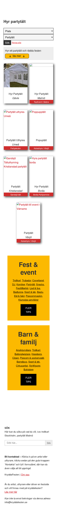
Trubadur (26, 280)
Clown (15, 357)
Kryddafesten (23, 10)
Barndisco (22, 361)
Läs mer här (11, 491)
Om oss (25, 474)
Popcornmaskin (34, 296)
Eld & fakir (19, 296)
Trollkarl (17, 280)
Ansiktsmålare (23, 350)
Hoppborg (37, 354)
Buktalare (28, 369)
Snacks (40, 284)
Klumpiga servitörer (28, 299)
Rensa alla (16, 42)
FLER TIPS (28, 309)
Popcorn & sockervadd (32, 357)
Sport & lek (30, 292)
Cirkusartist (22, 365)
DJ (13, 284)
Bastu (40, 292)
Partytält (30, 284)
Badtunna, (18, 292)
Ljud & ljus (35, 288)
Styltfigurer (34, 365)
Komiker (20, 284)
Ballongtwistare (22, 354)
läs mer (16, 56)
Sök (7, 42)
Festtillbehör (22, 288)
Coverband (38, 280)
